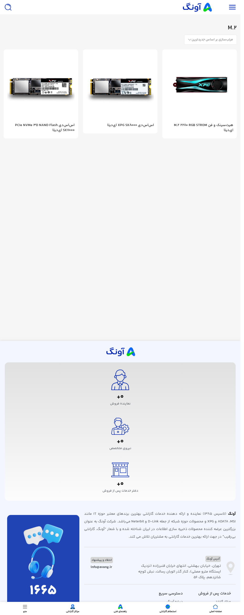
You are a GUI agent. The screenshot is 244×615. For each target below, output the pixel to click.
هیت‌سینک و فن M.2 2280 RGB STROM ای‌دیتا (203, 127)
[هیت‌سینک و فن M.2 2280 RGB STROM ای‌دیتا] (199, 87)
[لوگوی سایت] (197, 7)
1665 (43, 591)
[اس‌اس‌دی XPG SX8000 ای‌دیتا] (120, 87)
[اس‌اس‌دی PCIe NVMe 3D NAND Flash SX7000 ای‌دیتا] (41, 87)
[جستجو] (8, 7)
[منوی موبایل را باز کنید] (232, 7)
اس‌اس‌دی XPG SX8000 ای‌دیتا (130, 125)
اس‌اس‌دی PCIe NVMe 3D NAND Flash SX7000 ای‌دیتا (45, 127)
